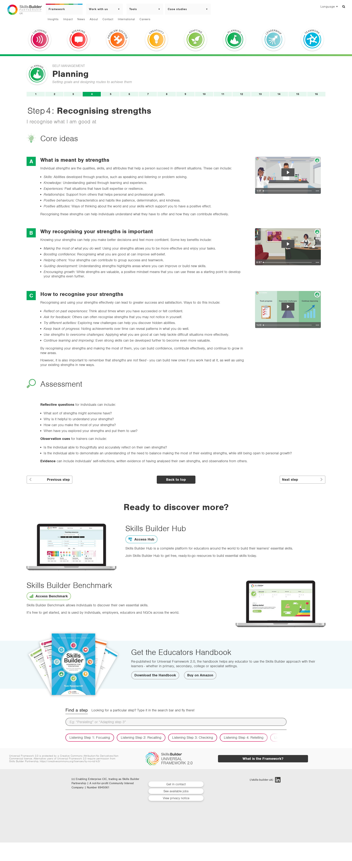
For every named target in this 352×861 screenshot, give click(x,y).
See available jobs (176, 791)
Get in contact (176, 784)
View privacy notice (176, 798)
